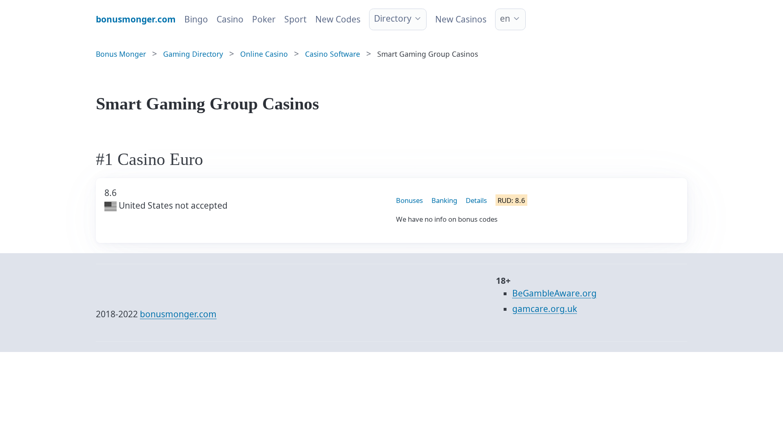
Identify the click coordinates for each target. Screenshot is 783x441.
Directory (392, 18)
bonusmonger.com (178, 314)
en (505, 18)
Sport (295, 19)
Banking (444, 200)
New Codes (338, 19)
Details (476, 200)
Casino (230, 19)
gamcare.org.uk (544, 308)
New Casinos (461, 19)
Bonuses (409, 200)
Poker (264, 19)
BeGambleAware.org (554, 293)
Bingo (196, 19)
